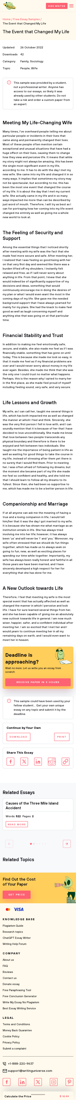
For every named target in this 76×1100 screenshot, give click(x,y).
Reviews (8, 972)
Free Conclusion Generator (20, 996)
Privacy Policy (11, 1042)
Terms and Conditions (16, 1024)
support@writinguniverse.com (30, 1071)
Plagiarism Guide (13, 926)
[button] (31, 844)
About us (8, 960)
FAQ (5, 966)
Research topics (13, 932)
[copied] (65, 761)
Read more (17, 824)
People (25, 68)
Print (61, 737)
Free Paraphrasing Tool (17, 990)
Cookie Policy (11, 1036)
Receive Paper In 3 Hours (38, 682)
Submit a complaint (14, 1048)
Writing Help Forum (14, 944)
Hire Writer (56, 6)
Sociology (36, 61)
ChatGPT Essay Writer (17, 938)
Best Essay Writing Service (19, 1008)
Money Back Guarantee (17, 1030)
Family (24, 61)
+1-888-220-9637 (21, 1064)
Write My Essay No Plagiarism (21, 1002)
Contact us (10, 978)
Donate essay (11, 984)
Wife (34, 68)
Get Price (16, 894)
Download (18, 737)
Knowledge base (19, 919)
